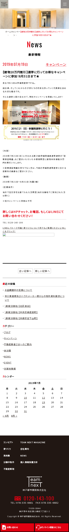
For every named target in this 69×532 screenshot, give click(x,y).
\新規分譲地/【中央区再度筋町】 (21, 312)
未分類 (7, 350)
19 (43, 402)
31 (25, 411)
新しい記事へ (42, 271)
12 (43, 397)
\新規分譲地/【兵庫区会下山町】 (21, 318)
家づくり (7, 448)
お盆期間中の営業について (18, 290)
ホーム (8, 31)
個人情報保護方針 (29, 462)
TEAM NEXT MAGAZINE (32, 442)
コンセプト (8, 442)
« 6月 (6, 415)
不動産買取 (9, 468)
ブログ (7, 332)
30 (16, 411)
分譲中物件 (9, 462)
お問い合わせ (12, 527)
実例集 (7, 455)
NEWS (7, 356)
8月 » (14, 415)
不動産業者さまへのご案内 (18, 344)
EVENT (8, 362)
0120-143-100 (39, 498)
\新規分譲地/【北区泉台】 (18, 306)
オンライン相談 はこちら (51, 527)
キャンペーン (56, 64)
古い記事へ (25, 271)
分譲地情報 (10, 368)
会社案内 (24, 448)
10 (25, 397)
